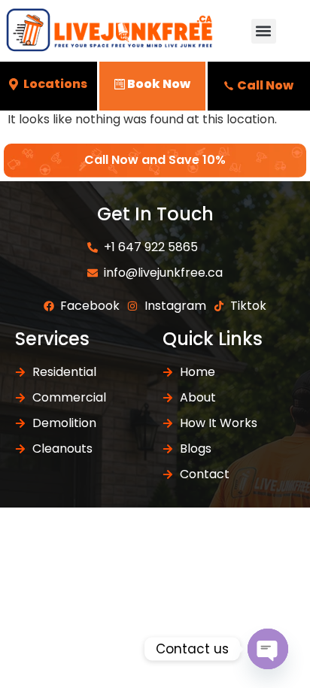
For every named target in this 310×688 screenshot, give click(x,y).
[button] (263, 31)
